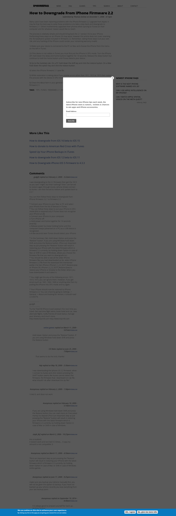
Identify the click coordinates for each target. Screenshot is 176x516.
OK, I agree (130, 512)
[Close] (112, 77)
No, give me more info (147, 512)
